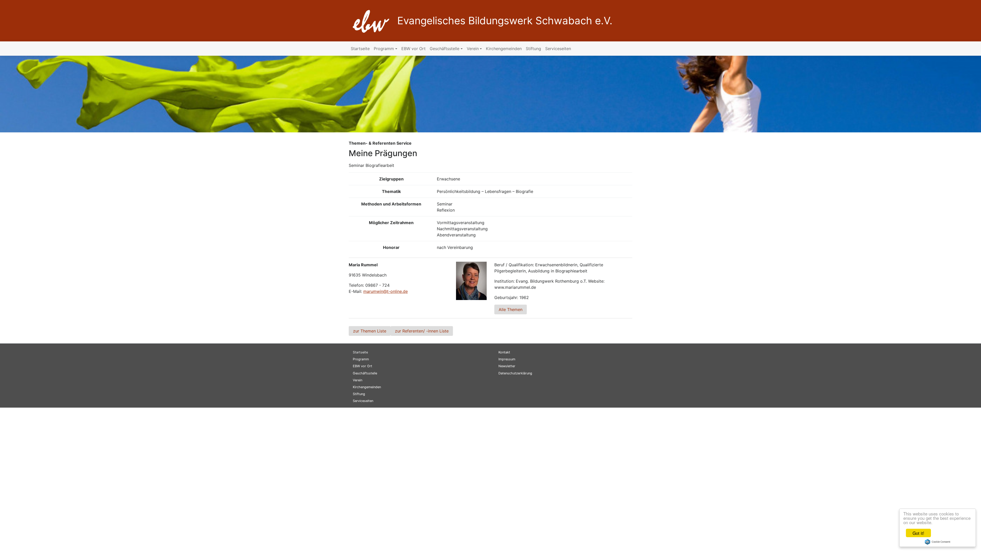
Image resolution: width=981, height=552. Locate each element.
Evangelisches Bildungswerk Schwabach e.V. (504, 20)
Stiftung (533, 48)
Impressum (506, 359)
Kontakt (504, 352)
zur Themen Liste (369, 331)
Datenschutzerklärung (515, 373)
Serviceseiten (558, 48)
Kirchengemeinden (504, 48)
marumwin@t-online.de (385, 291)
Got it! (918, 533)
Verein (473, 48)
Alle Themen (510, 309)
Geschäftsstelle (444, 48)
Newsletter (506, 366)
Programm (384, 48)
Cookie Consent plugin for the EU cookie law (937, 542)
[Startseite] (369, 20)
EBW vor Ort (413, 48)
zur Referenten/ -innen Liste (422, 331)
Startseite (360, 48)
